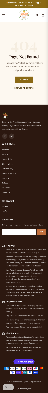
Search (5, 154)
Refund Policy (7, 168)
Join (41, 232)
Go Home (23, 79)
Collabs (5, 183)
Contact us (6, 192)
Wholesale (6, 187)
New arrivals (7, 159)
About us (5, 149)
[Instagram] (11, 136)
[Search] (37, 15)
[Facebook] (4, 136)
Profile (4, 211)
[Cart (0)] (43, 15)
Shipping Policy (8, 164)
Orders (5, 206)
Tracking (5, 178)
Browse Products (24, 88)
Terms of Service (9, 173)
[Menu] (9, 15)
